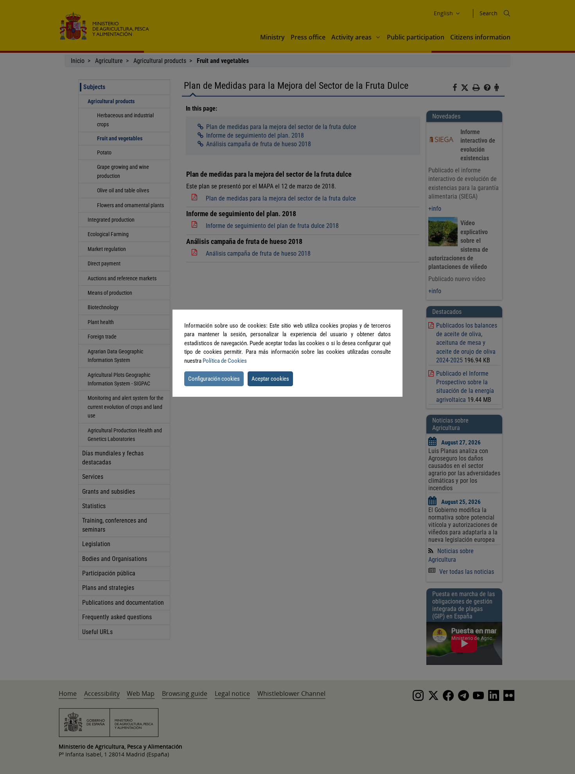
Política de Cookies (225, 360)
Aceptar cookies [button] (270, 378)
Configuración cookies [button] (214, 378)
